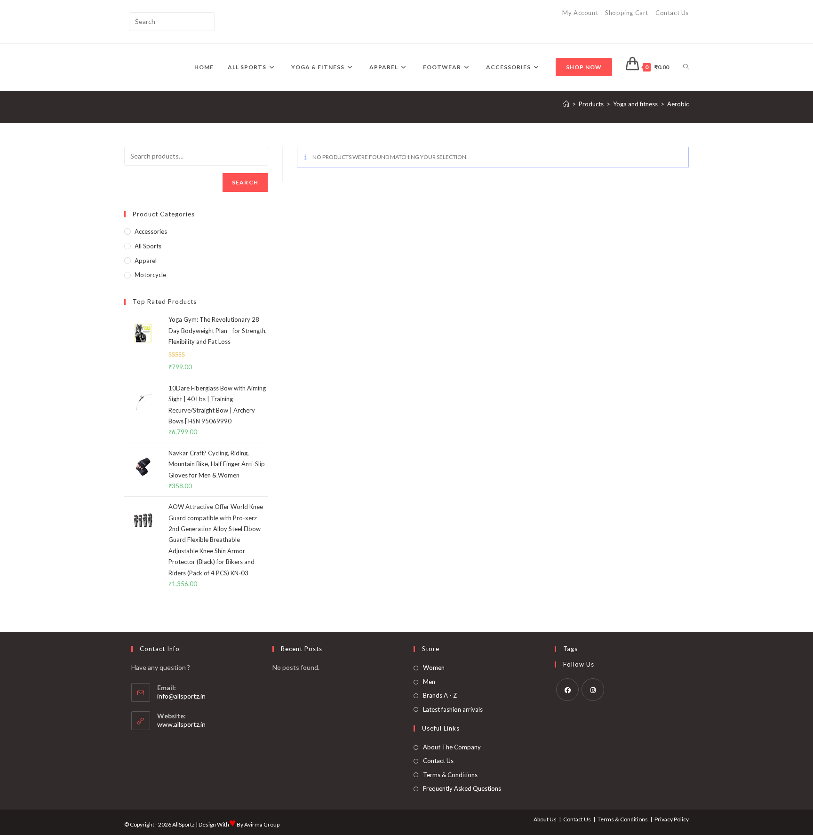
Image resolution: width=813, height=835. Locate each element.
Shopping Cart (626, 12)
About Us (545, 819)
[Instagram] (593, 689)
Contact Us (672, 12)
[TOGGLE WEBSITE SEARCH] (686, 67)
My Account (580, 12)
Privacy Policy (671, 819)
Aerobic (678, 104)
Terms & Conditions (450, 775)
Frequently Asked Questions (462, 788)
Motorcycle (150, 274)
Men (429, 681)
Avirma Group (261, 824)
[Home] (566, 104)
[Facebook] (567, 689)
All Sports (148, 246)
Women (434, 667)
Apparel (146, 260)
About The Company (452, 747)
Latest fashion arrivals (453, 709)
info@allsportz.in (181, 696)
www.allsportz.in (181, 724)
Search (245, 182)
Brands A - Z (440, 695)
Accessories (151, 231)
